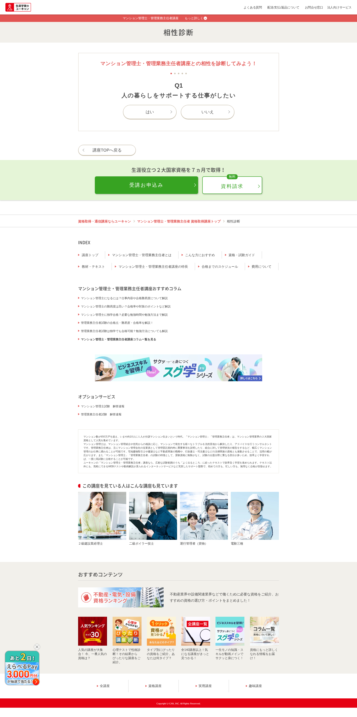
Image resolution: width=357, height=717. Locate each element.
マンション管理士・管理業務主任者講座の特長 (153, 266)
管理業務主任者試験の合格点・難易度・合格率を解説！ (117, 322)
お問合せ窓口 (314, 7)
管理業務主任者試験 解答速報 (101, 414)
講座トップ (90, 255)
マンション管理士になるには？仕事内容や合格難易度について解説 (124, 298)
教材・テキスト (93, 266)
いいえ (207, 112)
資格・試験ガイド (241, 255)
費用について (261, 266)
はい (150, 112)
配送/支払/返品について (283, 7)
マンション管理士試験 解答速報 (102, 406)
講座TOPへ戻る (107, 150)
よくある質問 (253, 7)
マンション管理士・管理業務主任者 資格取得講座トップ (179, 221)
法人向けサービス (339, 7)
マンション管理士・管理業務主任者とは (141, 255)
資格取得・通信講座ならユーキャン (104, 221)
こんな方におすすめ (200, 255)
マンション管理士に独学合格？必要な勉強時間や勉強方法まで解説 (124, 314)
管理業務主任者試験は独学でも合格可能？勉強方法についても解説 (124, 331)
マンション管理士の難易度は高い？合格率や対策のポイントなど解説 (126, 306)
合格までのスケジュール (220, 266)
